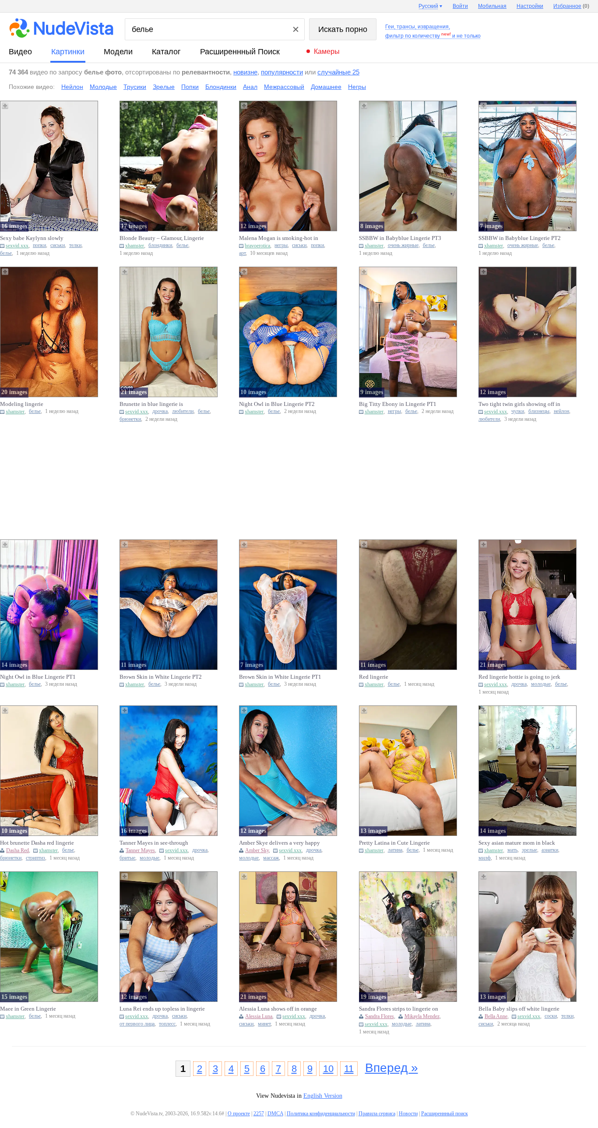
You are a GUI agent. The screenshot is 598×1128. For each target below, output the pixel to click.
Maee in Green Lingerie (28, 1008)
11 (349, 1068)
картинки (67, 51)
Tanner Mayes (140, 850)
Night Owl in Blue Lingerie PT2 (277, 404)
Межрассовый (284, 86)
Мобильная (492, 6)
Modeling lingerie (21, 404)
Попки (190, 86)
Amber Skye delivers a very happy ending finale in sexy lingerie (279, 842)
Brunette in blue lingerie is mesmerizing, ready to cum (151, 404)
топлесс (167, 1024)
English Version (322, 1096)
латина (395, 850)
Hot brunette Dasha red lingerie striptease (37, 842)
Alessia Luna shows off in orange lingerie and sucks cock (278, 1008)
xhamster (134, 246)
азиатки (550, 850)
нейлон (561, 411)
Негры (357, 86)
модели (118, 51)
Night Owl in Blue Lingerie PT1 (38, 676)
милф (484, 858)
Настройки (530, 6)
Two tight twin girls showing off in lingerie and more (519, 404)
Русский (428, 6)
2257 (258, 1113)
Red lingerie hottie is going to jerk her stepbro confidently (519, 676)
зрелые (529, 850)
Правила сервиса (377, 1113)
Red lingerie (373, 676)
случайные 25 (338, 72)
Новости (408, 1113)
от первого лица (137, 1024)
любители (182, 411)
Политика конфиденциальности (321, 1113)
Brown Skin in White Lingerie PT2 (161, 676)
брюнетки (130, 419)
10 (328, 1068)
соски (551, 1016)
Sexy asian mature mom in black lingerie (516, 842)
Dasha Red (17, 850)
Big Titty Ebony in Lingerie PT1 (397, 404)
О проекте (239, 1113)
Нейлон (72, 86)
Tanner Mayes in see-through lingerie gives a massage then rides (160, 842)
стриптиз (35, 858)
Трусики (134, 86)
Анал (250, 86)
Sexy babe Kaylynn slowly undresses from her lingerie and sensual (37, 238)
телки (75, 245)
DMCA (275, 1113)
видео (20, 51)
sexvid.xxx (17, 246)
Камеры (327, 51)
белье (6, 253)
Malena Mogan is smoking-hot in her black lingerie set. (278, 238)
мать (512, 850)
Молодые (103, 86)
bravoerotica (257, 246)
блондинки (160, 245)
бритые (127, 858)
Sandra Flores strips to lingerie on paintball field (398, 1008)
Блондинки (220, 86)
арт (242, 253)
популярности (282, 72)
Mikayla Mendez (422, 1016)
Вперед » (391, 1068)
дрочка (160, 411)
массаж (271, 858)
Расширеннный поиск (240, 51)
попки (39, 245)
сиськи (57, 245)
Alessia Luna (258, 1016)
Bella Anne (496, 1016)
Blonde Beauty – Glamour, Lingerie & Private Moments (162, 238)
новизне (245, 72)
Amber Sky (257, 850)
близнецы (538, 411)
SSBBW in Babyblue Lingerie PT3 (400, 238)
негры (281, 245)
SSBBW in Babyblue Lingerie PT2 (519, 238)
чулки (517, 411)
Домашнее (326, 86)
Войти (460, 6)
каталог (166, 51)
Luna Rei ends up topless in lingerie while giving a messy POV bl (162, 1008)
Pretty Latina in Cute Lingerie (394, 842)
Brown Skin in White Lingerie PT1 (280, 676)
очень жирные (403, 245)
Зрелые (164, 86)
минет (264, 1024)
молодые (541, 684)
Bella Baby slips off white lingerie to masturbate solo (518, 1008)
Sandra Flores (379, 1016)
